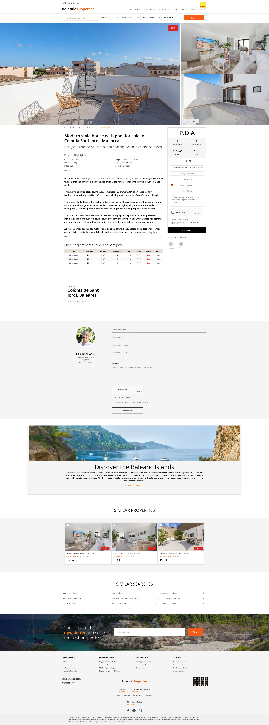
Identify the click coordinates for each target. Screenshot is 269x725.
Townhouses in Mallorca (120, 603)
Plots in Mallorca (69, 603)
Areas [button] (184, 9)
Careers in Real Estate (70, 671)
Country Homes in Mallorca (169, 598)
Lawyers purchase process (145, 665)
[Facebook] (128, 710)
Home (66, 128)
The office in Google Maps (128, 692)
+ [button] (68, 3)
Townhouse (73, 128)
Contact (193, 9)
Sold (148, 255)
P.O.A (139, 255)
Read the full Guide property (134, 486)
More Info (121, 722)
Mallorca (149, 9)
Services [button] (176, 9)
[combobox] (172, 185)
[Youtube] (133, 710)
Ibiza (157, 9)
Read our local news (180, 662)
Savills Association (69, 668)
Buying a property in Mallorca (109, 671)
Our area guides (178, 665)
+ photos (190, 121)
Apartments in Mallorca (168, 593)
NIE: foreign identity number (109, 668)
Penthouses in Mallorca (168, 603)
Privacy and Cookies (139, 403)
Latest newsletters (180, 671)
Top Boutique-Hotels (180, 668)
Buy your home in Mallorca (108, 662)
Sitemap (149, 696)
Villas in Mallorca (117, 593)
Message (115, 363)
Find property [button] (136, 9)
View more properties (77, 301)
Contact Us (67, 665)
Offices (65, 662)
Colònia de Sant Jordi (94, 128)
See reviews (131, 704)
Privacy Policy (138, 696)
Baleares (82, 128)
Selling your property (143, 662)
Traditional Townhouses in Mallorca (124, 598)
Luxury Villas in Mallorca (72, 598)
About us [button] (166, 9)
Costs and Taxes (105, 665)
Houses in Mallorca (70, 593)
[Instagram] (140, 710)
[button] (78, 3)
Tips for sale (140, 668)
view (158, 255)
